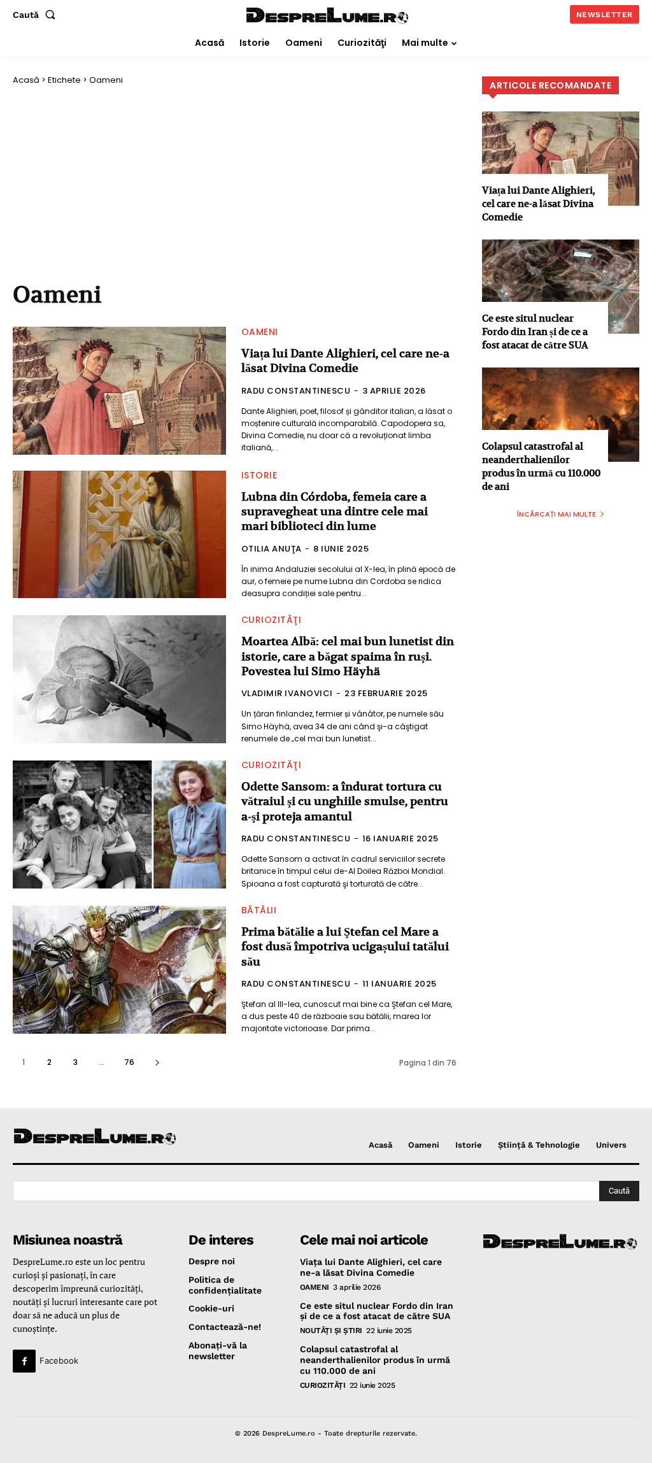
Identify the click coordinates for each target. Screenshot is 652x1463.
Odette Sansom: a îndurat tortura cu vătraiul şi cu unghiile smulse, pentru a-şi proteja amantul (344, 801)
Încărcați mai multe (556, 514)
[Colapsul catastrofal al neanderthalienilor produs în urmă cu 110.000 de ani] (560, 415)
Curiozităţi (271, 619)
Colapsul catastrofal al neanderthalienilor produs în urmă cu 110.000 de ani (541, 466)
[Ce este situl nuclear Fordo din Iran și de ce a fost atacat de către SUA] (560, 286)
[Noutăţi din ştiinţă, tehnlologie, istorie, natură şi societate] (85, 1137)
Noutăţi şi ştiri (331, 1330)
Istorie (259, 475)
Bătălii (259, 910)
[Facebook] (24, 1361)
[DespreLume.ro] (328, 16)
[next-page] (156, 1062)
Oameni (259, 331)
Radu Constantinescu (296, 391)
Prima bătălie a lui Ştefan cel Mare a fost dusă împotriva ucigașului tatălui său (345, 946)
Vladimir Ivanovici (287, 693)
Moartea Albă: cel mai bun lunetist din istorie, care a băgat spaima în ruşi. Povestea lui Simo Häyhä (347, 656)
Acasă (26, 80)
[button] (36, 14)
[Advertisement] (235, 183)
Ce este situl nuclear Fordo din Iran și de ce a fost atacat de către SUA (535, 331)
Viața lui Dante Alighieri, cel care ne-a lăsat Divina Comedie (345, 360)
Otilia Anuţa (271, 549)
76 (129, 1062)
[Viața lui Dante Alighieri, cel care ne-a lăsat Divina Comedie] (119, 391)
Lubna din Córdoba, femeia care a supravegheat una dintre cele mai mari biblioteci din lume (334, 511)
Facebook (58, 1360)
